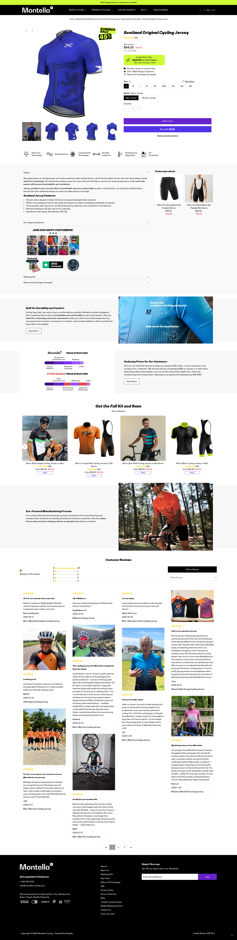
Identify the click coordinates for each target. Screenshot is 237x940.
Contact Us (106, 910)
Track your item (108, 914)
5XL (182, 86)
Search (104, 866)
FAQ (102, 886)
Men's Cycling (77, 10)
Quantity (127, 103)
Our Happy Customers (33, 222)
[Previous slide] (25, 446)
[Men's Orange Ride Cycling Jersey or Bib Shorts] (94, 438)
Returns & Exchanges (110, 882)
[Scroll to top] (232, 935)
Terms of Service (108, 894)
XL (147, 86)
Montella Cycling (45, 933)
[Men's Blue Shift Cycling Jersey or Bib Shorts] (143, 438)
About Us (105, 870)
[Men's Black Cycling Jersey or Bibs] (192, 438)
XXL (155, 86)
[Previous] (26, 30)
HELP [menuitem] (143, 10)
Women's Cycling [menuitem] (101, 10)
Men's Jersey (131, 98)
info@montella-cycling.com (32, 885)
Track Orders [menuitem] (160, 10)
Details (26, 172)
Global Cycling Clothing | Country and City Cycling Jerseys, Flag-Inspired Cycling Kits (108, 19)
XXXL (164, 86)
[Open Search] (200, 10)
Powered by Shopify (63, 933)
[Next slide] (212, 446)
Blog (103, 898)
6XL (190, 86)
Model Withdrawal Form (112, 906)
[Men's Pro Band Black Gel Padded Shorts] (169, 189)
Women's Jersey (149, 98)
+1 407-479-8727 (27, 881)
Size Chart (105, 878)
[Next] (32, 30)
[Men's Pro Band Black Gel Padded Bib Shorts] (199, 189)
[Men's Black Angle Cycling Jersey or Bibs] (45, 438)
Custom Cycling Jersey (111, 902)
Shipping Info (29, 277)
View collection (118, 411)
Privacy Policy (107, 890)
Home (72, 19)
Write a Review (192, 569)
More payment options (167, 135)
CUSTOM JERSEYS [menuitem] (126, 10)
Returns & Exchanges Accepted (37, 282)
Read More (34, 331)
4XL (173, 86)
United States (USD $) (203, 933)
